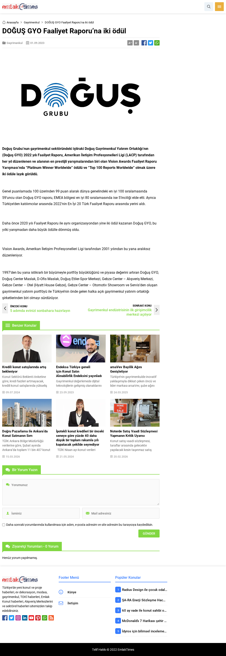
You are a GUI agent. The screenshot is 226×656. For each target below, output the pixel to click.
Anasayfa (13, 22)
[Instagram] (18, 617)
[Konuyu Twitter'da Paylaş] (150, 42)
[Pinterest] (38, 617)
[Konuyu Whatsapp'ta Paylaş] (157, 42)
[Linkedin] (24, 617)
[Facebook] (5, 617)
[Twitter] (11, 617)
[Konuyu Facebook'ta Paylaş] (144, 42)
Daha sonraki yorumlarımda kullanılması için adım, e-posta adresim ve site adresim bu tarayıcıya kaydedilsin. (79, 524)
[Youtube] (31, 617)
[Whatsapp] (44, 617)
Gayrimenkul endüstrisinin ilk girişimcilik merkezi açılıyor (120, 312)
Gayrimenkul (32, 22)
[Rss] (51, 617)
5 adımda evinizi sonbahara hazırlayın (40, 310)
